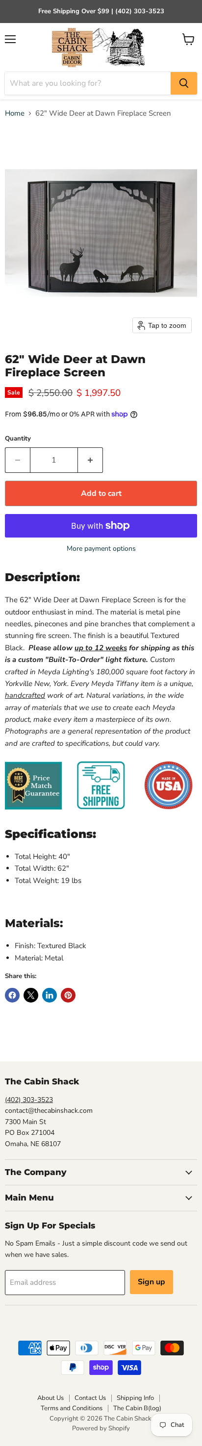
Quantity (18, 438)
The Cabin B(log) (137, 1408)
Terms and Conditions (71, 1408)
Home (15, 113)
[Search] (184, 83)
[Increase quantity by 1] (90, 460)
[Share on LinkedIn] (49, 995)
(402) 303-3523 (29, 1099)
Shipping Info (135, 1398)
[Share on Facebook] (12, 995)
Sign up (151, 1281)
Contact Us (90, 1398)
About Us (50, 1398)
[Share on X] (31, 995)
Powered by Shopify (101, 1428)
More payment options (101, 549)
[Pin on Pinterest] (68, 995)
